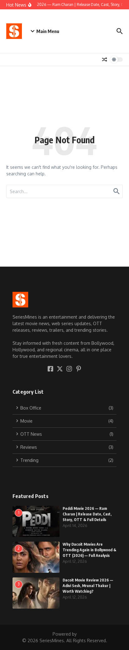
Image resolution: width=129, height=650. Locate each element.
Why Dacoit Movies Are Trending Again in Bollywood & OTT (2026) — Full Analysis (89, 550)
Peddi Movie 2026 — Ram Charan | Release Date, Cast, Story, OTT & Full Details (87, 514)
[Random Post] (104, 59)
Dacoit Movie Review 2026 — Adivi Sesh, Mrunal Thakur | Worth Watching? (88, 586)
